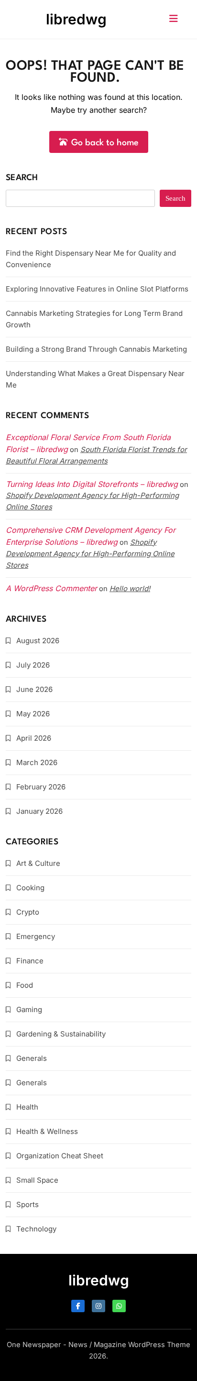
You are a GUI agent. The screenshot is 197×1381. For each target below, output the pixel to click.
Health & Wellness (47, 1131)
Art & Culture (38, 863)
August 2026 (37, 640)
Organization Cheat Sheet (59, 1155)
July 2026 (33, 664)
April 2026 (33, 738)
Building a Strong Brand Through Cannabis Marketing (96, 349)
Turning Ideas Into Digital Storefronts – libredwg (92, 484)
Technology (36, 1228)
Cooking (30, 887)
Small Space (37, 1180)
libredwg (76, 19)
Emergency (35, 936)
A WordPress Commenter (51, 588)
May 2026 (33, 713)
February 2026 (41, 786)
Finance (30, 960)
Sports (27, 1204)
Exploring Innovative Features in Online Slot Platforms (97, 288)
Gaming (29, 1009)
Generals (31, 1058)
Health (27, 1106)
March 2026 (36, 762)
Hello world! (129, 588)
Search (22, 178)
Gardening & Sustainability (61, 1033)
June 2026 (34, 689)
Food (24, 985)
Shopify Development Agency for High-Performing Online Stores (90, 554)
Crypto (27, 912)
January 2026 (39, 811)
